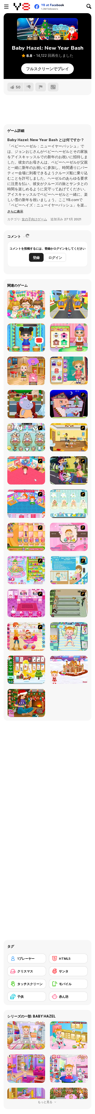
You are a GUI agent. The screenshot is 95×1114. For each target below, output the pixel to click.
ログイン (55, 257)
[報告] (40, 87)
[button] (15, 211)
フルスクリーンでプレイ (47, 68)
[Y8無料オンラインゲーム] (22, 6)
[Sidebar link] (6, 6)
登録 (36, 257)
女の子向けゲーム (34, 219)
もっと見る (45, 1102)
